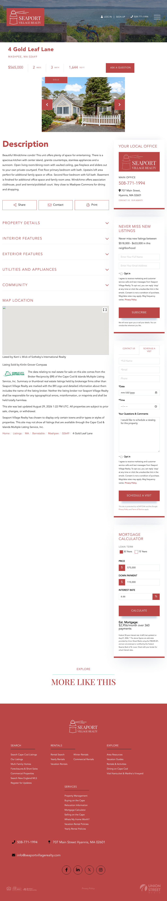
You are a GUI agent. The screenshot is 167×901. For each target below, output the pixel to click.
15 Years (143, 552)
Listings (17, 433)
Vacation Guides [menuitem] (115, 759)
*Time (122, 400)
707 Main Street (78, 842)
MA (27, 433)
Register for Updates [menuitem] (21, 783)
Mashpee (53, 433)
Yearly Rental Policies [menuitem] (75, 829)
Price (122, 561)
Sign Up (120, 17)
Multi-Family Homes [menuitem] (21, 764)
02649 (65, 433)
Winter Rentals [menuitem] (81, 755)
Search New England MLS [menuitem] (24, 778)
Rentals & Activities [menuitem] (116, 764)
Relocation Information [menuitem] (76, 805)
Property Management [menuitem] (76, 796)
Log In (107, 17)
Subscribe (139, 312)
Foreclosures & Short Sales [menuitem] (24, 769)
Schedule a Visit (149, 350)
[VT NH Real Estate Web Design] (150, 888)
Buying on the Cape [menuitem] (75, 801)
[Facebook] (66, 870)
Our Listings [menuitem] (17, 759)
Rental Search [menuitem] (58, 755)
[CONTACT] (120, 68)
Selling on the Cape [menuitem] (75, 815)
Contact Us (124, 200)
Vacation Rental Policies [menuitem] (77, 824)
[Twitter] (89, 870)
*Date (122, 387)
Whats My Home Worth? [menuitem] (77, 819)
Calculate (139, 611)
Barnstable (38, 433)
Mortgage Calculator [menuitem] (75, 810)
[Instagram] (100, 870)
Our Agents (137, 200)
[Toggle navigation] (157, 17)
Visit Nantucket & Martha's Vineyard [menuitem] (125, 774)
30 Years (128, 552)
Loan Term (126, 547)
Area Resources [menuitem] (114, 755)
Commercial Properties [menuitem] (22, 774)
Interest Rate (127, 590)
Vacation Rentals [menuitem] (59, 764)
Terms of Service (138, 509)
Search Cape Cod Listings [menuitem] (24, 755)
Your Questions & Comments (133, 414)
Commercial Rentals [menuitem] (84, 759)
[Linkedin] (77, 870)
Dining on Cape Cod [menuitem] (117, 769)
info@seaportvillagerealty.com (39, 855)
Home (6, 433)
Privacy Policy (131, 300)
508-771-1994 (140, 17)
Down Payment (128, 576)
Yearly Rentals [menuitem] (58, 759)
